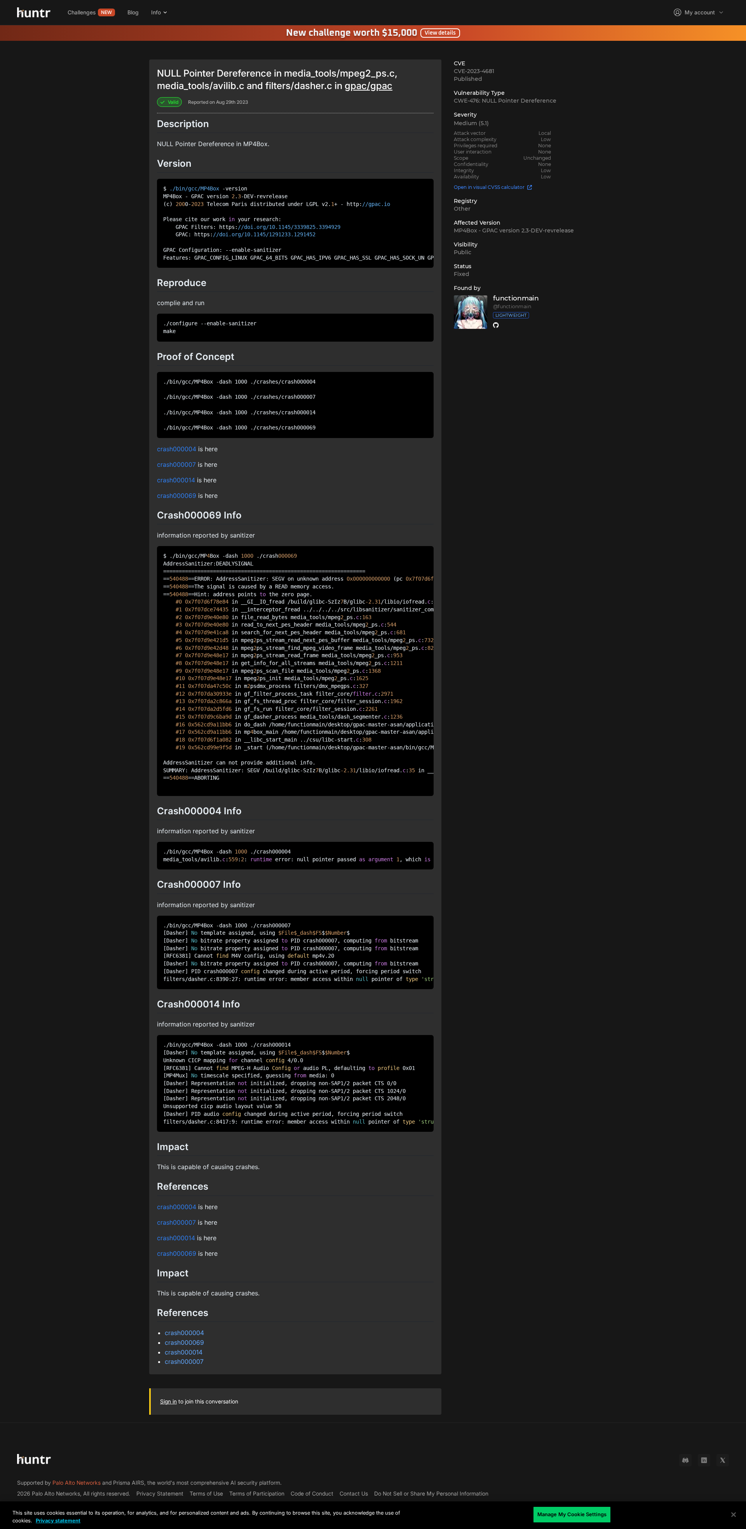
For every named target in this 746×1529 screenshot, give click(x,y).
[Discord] (685, 1460)
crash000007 (176, 464)
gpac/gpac (368, 85)
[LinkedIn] (704, 1460)
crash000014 (176, 480)
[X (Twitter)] (722, 1460)
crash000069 (176, 495)
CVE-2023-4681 (474, 71)
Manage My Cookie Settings (572, 1514)
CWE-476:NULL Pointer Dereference (505, 100)
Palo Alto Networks (76, 1482)
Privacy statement (58, 1520)
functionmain (516, 298)
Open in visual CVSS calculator (489, 187)
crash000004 (176, 449)
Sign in (168, 1401)
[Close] (733, 1514)
